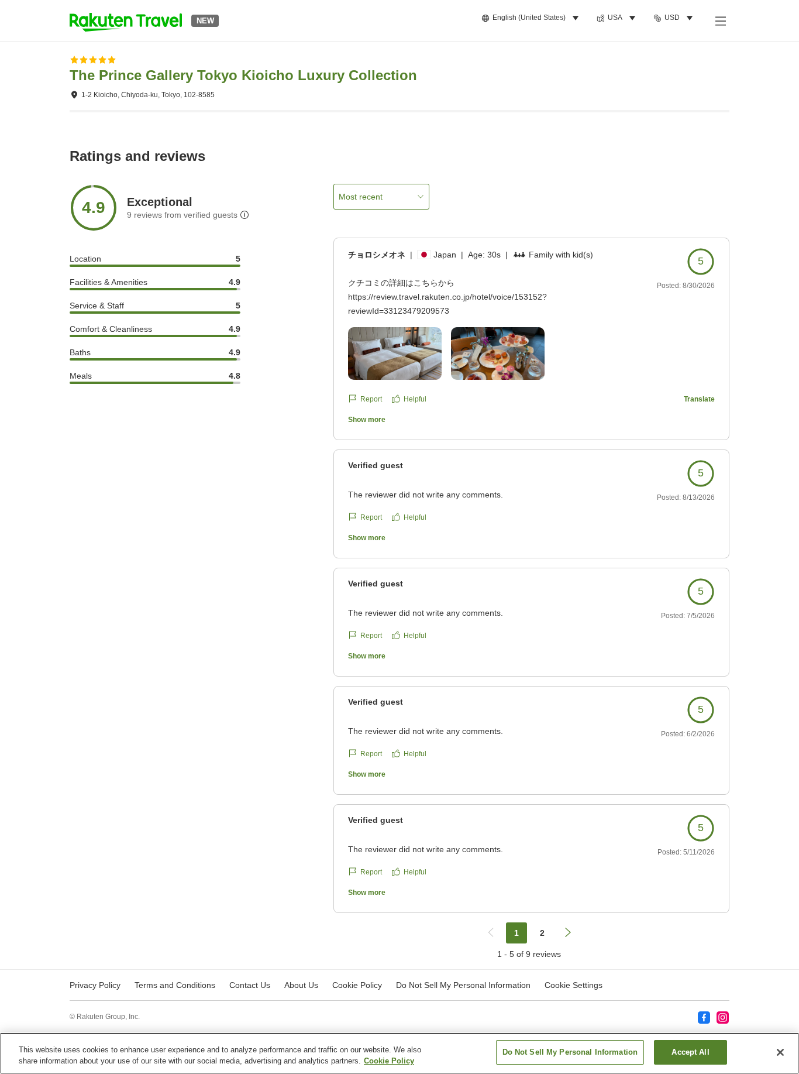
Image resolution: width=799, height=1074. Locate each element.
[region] (399, 1053)
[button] (126, 20)
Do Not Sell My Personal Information (570, 1052)
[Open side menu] (720, 20)
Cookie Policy (389, 1061)
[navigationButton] (490, 932)
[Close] (780, 1052)
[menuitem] (532, 18)
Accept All (690, 1052)
